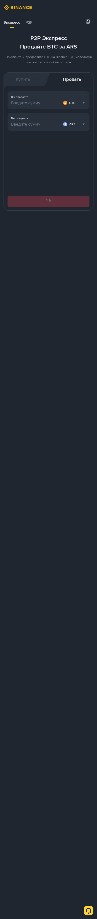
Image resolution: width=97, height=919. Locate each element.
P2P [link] (29, 22)
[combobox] (74, 124)
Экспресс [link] (12, 22)
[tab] (12, 22)
